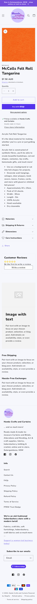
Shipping (5, 82)
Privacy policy (30, 596)
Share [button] (7, 246)
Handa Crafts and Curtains (18, 593)
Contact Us (8, 475)
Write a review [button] (18, 267)
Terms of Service (11, 502)
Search (7, 470)
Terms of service (13, 599)
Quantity (5, 86)
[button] (3, 15)
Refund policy (17, 596)
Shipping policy (26, 599)
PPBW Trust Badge (12, 507)
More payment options (18, 112)
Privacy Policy (10, 486)
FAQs (6, 480)
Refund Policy (10, 496)
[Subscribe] (30, 558)
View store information (14, 127)
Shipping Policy (11, 491)
